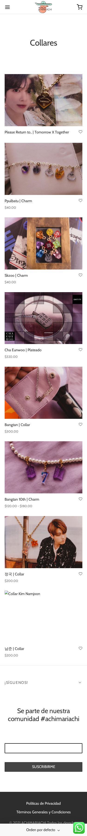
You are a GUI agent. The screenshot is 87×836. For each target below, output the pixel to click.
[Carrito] (79, 7)
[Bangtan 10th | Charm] (43, 467)
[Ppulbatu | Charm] (43, 169)
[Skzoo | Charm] (43, 243)
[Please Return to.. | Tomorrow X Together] (43, 100)
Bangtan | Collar (17, 425)
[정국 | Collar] (43, 542)
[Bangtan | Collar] (43, 393)
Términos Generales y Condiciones (43, 812)
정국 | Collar (14, 574)
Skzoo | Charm (16, 275)
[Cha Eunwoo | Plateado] (43, 318)
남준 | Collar (14, 649)
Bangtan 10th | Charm (22, 499)
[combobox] (43, 830)
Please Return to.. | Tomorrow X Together (37, 132)
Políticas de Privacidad (43, 803)
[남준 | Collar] (43, 617)
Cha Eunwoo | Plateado (23, 350)
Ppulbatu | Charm (18, 201)
